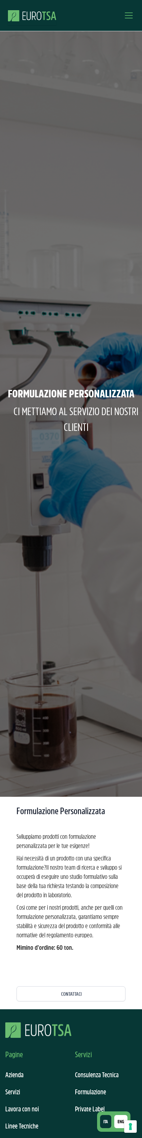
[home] (32, 15)
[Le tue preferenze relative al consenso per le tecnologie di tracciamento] (130, 1126)
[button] (127, 15)
